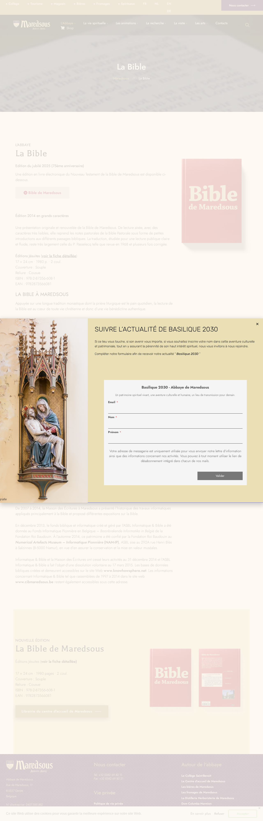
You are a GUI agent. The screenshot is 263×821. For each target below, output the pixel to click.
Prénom (113, 432)
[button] (257, 324)
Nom (111, 417)
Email (111, 402)
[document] (131, 410)
